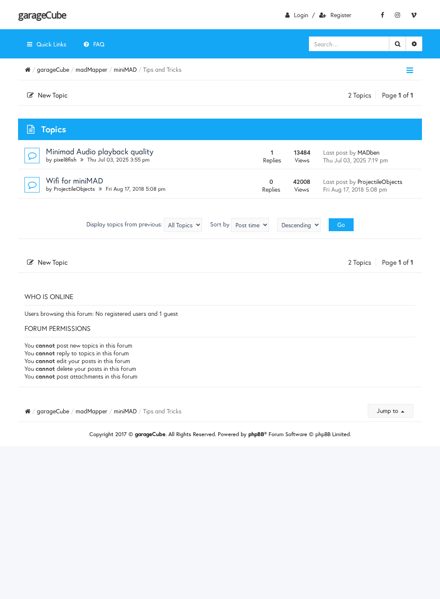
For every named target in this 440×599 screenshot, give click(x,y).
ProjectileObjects (74, 189)
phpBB (256, 434)
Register (340, 15)
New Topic (52, 95)
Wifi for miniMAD (74, 180)
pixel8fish (65, 159)
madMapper (91, 69)
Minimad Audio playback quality (99, 151)
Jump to (388, 410)
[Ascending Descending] (299, 225)
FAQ (98, 44)
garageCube (42, 14)
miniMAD (125, 69)
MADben (368, 152)
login (301, 15)
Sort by (220, 224)
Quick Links (51, 44)
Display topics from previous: (125, 224)
